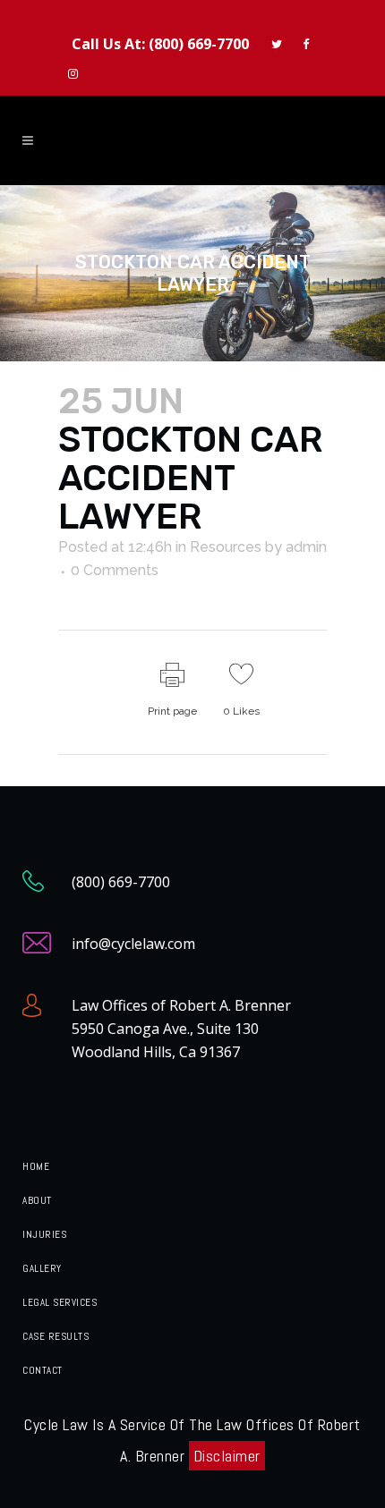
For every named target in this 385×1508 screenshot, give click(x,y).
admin (306, 546)
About (37, 1200)
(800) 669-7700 (199, 44)
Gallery (42, 1268)
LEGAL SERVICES (59, 1302)
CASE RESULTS (55, 1336)
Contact (42, 1370)
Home (35, 1166)
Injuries (44, 1234)
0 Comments (114, 570)
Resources (225, 546)
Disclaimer (227, 1455)
